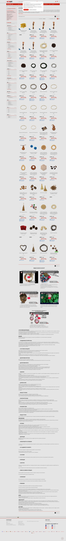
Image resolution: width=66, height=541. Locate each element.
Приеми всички (26, 9)
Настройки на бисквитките (32, 9)
